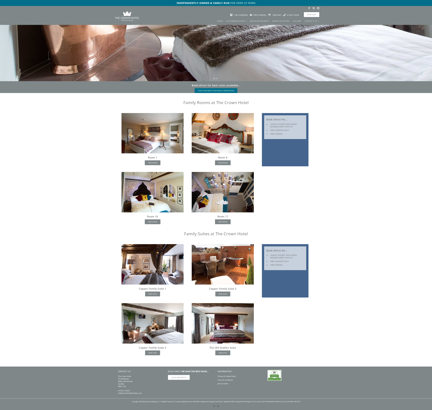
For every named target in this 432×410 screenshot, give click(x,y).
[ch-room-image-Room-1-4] (153, 114)
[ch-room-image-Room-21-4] (223, 304)
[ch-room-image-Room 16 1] (153, 173)
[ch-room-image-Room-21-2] (153, 304)
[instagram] (318, 8)
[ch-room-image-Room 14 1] (153, 245)
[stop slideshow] (216, 78)
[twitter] (314, 8)
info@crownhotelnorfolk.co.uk (130, 393)
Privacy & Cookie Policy (227, 376)
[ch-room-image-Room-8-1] (223, 114)
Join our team (223, 383)
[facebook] (309, 8)
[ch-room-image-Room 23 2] (223, 245)
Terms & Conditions (225, 380)
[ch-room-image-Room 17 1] (223, 173)
